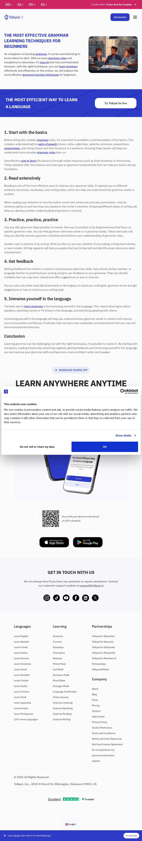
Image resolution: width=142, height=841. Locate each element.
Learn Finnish (21, 680)
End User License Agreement (107, 744)
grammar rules (57, 58)
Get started (120, 17)
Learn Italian (21, 652)
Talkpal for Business (103, 641)
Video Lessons (60, 697)
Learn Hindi (20, 697)
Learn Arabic (20, 686)
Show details (123, 435)
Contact (96, 711)
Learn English (21, 636)
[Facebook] (75, 598)
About (95, 688)
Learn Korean (21, 708)
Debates (57, 658)
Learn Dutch (20, 669)
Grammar (58, 636)
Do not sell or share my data (37, 446)
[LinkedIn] (85, 598)
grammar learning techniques (41, 74)
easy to (44, 62)
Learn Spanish (21, 641)
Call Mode (58, 669)
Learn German (21, 658)
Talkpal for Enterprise (103, 647)
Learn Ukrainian (22, 663)
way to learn (29, 160)
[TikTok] (56, 598)
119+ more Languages (26, 719)
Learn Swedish (22, 675)
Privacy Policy (99, 722)
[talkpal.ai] (13, 17)
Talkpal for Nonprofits (103, 652)
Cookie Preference (102, 727)
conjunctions (12, 148)
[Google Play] (88, 542)
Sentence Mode (61, 675)
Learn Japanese (22, 702)
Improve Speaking (63, 708)
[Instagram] (46, 598)
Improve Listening (62, 702)
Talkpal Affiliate (100, 669)
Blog (94, 694)
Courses (57, 641)
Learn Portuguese (23, 713)
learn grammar (68, 66)
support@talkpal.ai (91, 585)
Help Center (98, 716)
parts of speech (47, 144)
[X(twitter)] (95, 598)
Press (95, 699)
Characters (59, 652)
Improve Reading (62, 713)
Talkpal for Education (103, 636)
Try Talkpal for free (115, 103)
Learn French (21, 647)
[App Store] (54, 542)
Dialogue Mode (61, 686)
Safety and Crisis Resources (107, 738)
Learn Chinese (21, 691)
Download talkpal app (73, 370)
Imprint (96, 760)
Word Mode (59, 680)
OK (105, 446)
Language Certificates (65, 691)
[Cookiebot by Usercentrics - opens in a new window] (123, 391)
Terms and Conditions (103, 733)
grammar (41, 54)
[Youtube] (66, 598)
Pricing (96, 705)
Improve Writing (61, 719)
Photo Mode (59, 663)
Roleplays (58, 647)
